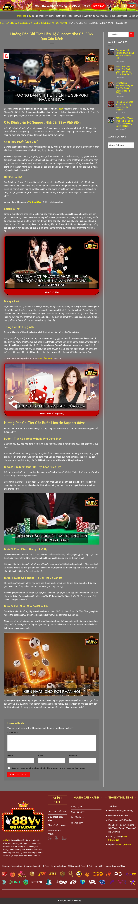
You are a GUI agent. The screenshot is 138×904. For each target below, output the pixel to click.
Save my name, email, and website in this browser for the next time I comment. (49, 768)
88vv (36, 6)
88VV (124, 836)
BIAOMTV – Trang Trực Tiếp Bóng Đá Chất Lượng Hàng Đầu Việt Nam (124, 122)
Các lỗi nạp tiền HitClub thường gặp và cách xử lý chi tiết (125, 54)
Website (73, 756)
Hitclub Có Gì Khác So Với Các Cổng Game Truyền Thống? (124, 106)
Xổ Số (87, 6)
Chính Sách (113, 6)
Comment (12, 732)
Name (10, 756)
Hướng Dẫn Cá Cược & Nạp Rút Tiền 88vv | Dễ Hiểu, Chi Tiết (39, 23)
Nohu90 (119, 844)
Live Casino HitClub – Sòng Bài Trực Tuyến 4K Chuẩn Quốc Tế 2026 (124, 88)
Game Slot (63, 6)
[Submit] (131, 34)
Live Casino (48, 6)
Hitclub (127, 844)
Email (40, 756)
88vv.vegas (113, 840)
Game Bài (76, 6)
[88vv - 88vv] (15, 6)
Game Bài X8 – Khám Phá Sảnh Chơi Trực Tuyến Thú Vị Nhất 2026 (124, 70)
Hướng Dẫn (98, 6)
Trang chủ (4, 23)
